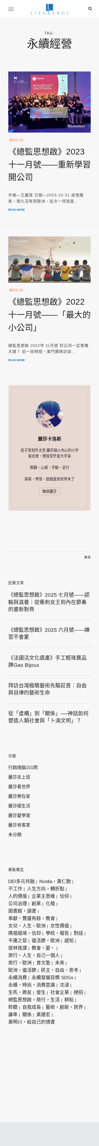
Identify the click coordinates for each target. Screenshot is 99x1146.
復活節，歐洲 (46, 940)
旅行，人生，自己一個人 (34, 955)
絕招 (78, 992)
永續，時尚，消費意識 (31, 985)
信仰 (64, 896)
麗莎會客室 (19, 825)
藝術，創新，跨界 (64, 1007)
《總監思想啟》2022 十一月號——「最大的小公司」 (49, 314)
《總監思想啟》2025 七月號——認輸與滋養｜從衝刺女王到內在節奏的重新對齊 (49, 602)
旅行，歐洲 (20, 962)
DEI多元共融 (21, 881)
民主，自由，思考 (59, 970)
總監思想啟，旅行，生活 (34, 999)
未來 (59, 962)
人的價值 (17, 896)
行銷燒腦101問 (23, 767)
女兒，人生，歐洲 (27, 925)
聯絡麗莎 (49, 491)
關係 (27, 1014)
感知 (69, 940)
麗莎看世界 (19, 786)
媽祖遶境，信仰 (24, 933)
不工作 (15, 888)
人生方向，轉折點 (45, 888)
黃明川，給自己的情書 (31, 1022)
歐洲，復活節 (22, 970)
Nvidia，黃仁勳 (55, 881)
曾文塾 (43, 962)
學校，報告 (57, 933)
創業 (36, 903)
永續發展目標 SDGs (52, 977)
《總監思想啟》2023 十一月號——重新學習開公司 (49, 164)
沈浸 (64, 985)
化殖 (50, 903)
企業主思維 (43, 896)
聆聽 (13, 1007)
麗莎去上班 (16, 140)
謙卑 (13, 1014)
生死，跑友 (20, 992)
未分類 (14, 834)
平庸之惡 (17, 940)
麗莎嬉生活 (19, 806)
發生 (41, 992)
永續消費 (17, 977)
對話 (78, 933)
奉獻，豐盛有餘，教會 (31, 918)
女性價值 (59, 925)
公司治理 (17, 903)
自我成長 (31, 1007)
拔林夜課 (17, 948)
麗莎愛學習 (19, 815)
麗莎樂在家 (19, 796)
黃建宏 (43, 1014)
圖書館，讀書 (22, 911)
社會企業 (59, 992)
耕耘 (69, 999)
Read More (16, 209)
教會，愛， (43, 948)
